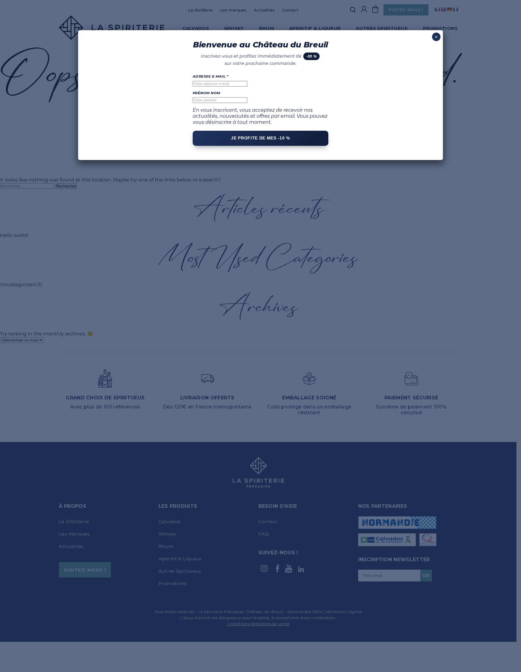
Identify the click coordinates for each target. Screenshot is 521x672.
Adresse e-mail (210, 76)
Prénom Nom (206, 93)
